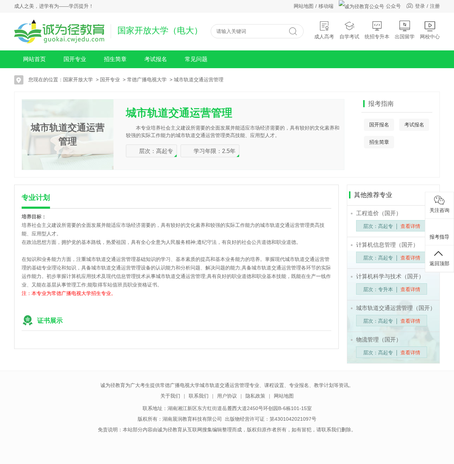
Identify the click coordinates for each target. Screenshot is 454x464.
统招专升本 (377, 36)
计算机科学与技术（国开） (390, 276)
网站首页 (34, 59)
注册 (435, 6)
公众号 (393, 6)
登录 (420, 6)
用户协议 (227, 396)
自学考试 (349, 36)
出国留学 (405, 36)
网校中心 (430, 36)
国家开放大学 (78, 79)
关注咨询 (439, 210)
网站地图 (304, 6)
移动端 (326, 6)
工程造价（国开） (379, 213)
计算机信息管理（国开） (387, 245)
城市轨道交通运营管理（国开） (396, 308)
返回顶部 (439, 263)
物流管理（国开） (379, 340)
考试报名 (155, 59)
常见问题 (196, 59)
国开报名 (379, 124)
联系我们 (199, 396)
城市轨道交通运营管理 (198, 79)
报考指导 (439, 236)
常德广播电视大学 (147, 79)
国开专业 (74, 59)
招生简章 (115, 59)
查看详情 (410, 226)
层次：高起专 (156, 151)
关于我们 (170, 396)
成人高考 (324, 36)
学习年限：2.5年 (215, 151)
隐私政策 (255, 396)
